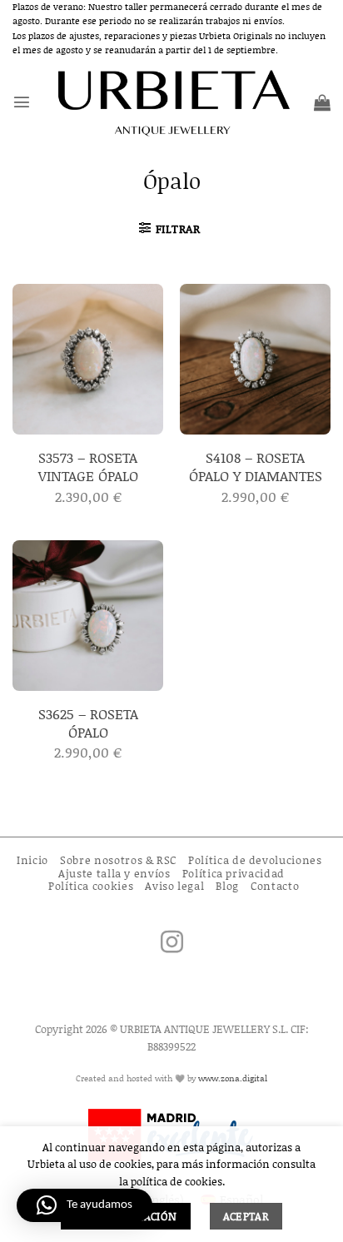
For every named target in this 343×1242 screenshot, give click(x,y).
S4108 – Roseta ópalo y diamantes (255, 466)
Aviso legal (174, 885)
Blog (227, 885)
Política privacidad (233, 873)
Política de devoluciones (255, 859)
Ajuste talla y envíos (114, 873)
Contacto (275, 885)
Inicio (32, 859)
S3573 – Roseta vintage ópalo (88, 466)
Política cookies (90, 885)
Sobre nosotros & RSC (118, 859)
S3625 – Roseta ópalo (88, 723)
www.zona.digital (232, 1078)
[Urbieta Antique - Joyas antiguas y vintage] (172, 102)
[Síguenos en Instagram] (172, 944)
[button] (21, 101)
